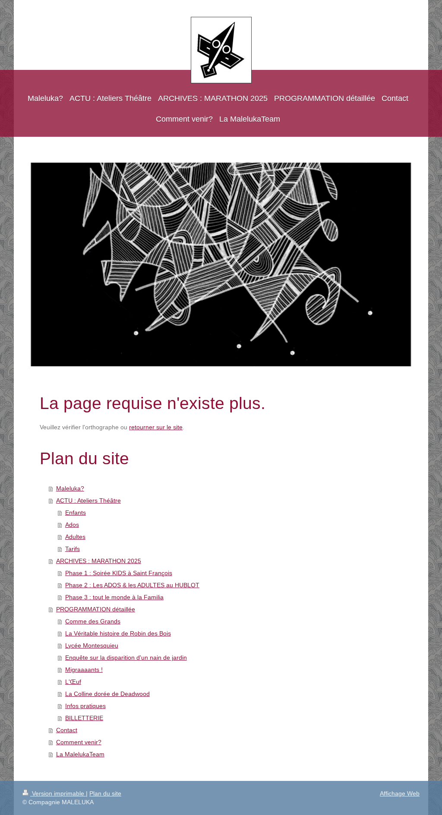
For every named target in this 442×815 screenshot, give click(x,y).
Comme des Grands (92, 621)
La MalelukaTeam (80, 754)
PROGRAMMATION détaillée (95, 609)
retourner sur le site (156, 427)
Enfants (75, 512)
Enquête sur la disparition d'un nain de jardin (126, 657)
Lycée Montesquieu (91, 645)
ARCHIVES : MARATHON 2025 (98, 560)
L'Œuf (73, 681)
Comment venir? (78, 742)
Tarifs (72, 548)
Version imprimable (58, 793)
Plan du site (105, 793)
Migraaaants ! (84, 669)
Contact (66, 730)
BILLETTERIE (84, 717)
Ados (72, 524)
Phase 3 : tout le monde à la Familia (114, 597)
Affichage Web (400, 793)
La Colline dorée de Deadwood (107, 693)
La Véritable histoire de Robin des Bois (118, 633)
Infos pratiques (85, 705)
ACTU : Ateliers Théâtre (88, 500)
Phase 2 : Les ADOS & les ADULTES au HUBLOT (132, 585)
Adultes (75, 536)
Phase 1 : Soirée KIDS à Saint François (118, 573)
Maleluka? (70, 488)
